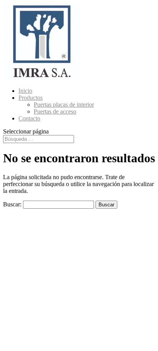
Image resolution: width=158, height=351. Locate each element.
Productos (30, 97)
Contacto (29, 118)
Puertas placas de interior (64, 104)
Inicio (25, 90)
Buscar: (12, 204)
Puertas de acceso (55, 111)
